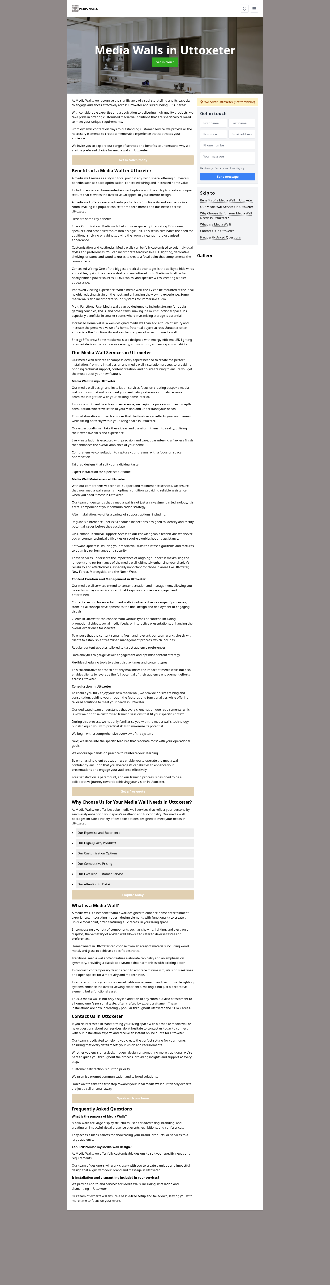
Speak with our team (133, 1098)
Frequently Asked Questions (220, 237)
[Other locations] (245, 9)
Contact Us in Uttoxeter (217, 231)
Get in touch (165, 62)
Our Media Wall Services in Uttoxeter (226, 207)
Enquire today (133, 895)
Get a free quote (133, 791)
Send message (228, 177)
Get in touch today (133, 160)
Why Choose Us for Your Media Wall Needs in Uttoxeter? (226, 215)
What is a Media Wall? (215, 224)
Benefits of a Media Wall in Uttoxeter (226, 200)
